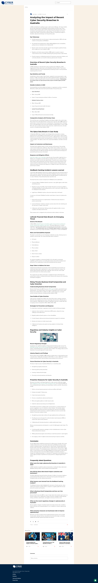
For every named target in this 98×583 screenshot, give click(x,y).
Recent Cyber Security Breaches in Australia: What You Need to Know (65, 543)
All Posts (26, 7)
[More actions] (67, 14)
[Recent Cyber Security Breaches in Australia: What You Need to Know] (65, 536)
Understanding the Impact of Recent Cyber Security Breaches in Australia (32, 543)
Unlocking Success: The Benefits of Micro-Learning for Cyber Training (48, 543)
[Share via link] (38, 521)
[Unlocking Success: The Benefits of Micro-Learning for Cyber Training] (49, 536)
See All (72, 530)
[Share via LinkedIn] (35, 521)
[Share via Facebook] (30, 521)
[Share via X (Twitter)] (33, 521)
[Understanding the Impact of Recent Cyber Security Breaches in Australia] (32, 536)
